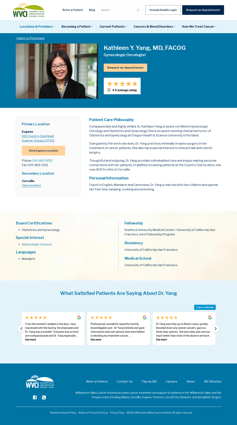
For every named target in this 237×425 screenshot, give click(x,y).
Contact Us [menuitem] (125, 381)
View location (31, 185)
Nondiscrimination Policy (63, 412)
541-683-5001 (42, 160)
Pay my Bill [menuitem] (149, 381)
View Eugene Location (43, 150)
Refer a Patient (73, 9)
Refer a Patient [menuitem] (97, 381)
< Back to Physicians (30, 38)
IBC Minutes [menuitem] (212, 381)
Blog (92, 9)
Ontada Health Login (163, 9)
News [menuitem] (191, 381)
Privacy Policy (117, 412)
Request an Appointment (203, 9)
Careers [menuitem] (171, 381)
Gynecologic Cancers (37, 244)
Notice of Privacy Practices (93, 412)
